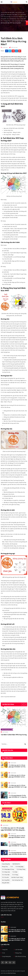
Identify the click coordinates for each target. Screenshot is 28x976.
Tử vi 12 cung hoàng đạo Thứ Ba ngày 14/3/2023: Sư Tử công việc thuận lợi (17, 797)
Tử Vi (11, 866)
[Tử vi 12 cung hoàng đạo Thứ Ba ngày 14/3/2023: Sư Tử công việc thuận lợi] (4, 795)
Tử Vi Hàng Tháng (21, 869)
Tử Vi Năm (14, 872)
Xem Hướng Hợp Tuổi (17, 880)
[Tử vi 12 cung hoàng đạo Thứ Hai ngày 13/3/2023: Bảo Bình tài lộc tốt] (4, 852)
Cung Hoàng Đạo (6, 864)
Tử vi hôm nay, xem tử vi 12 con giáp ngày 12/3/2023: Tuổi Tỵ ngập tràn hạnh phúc (18, 787)
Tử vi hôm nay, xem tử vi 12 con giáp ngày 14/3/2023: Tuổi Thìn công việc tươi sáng (17, 767)
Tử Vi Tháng (15, 874)
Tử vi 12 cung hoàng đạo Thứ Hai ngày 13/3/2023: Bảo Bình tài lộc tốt (17, 854)
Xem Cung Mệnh (6, 880)
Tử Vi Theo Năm (6, 874)
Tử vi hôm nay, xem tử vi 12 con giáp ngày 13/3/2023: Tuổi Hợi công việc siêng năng (17, 777)
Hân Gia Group (12, 973)
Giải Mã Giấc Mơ (16, 864)
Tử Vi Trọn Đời (5, 877)
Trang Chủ (4, 949)
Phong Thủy (5, 866)
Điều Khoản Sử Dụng (20, 956)
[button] (22, 704)
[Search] (26, 2)
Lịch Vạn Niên (18, 949)
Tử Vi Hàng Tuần (6, 872)
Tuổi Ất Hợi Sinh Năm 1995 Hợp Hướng (13, 734)
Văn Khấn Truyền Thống (17, 877)
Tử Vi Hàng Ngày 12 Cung (8, 869)
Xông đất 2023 (5, 882)
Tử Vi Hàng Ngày (19, 866)
